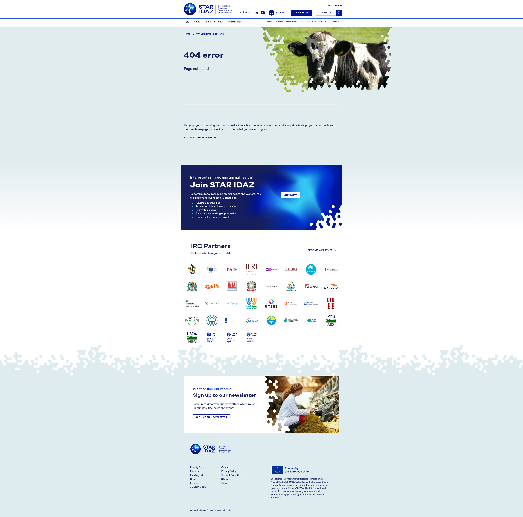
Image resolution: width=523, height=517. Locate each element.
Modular (227, 510)
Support (210, 510)
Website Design (196, 510)
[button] (256, 12)
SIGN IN (280, 13)
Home (187, 34)
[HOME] (187, 22)
